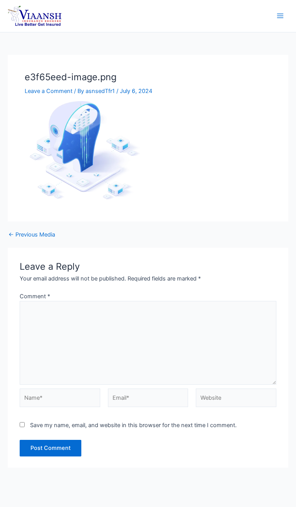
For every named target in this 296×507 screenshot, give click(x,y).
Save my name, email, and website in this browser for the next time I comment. (133, 425)
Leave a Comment (48, 91)
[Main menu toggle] (280, 16)
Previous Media (31, 235)
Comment (35, 296)
